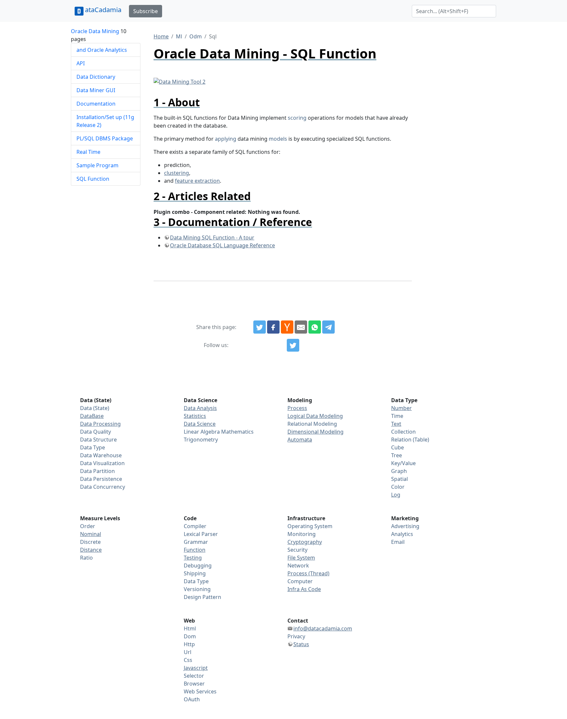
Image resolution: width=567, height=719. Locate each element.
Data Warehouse (101, 455)
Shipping (195, 573)
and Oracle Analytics (101, 49)
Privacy (296, 636)
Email (398, 541)
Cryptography (304, 541)
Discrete (90, 541)
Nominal (90, 534)
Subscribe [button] (145, 11)
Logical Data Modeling (315, 416)
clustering (176, 172)
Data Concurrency (102, 486)
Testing (193, 557)
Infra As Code (304, 589)
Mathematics (237, 431)
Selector (194, 675)
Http (189, 644)
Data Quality (95, 431)
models (278, 138)
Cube (397, 447)
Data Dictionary (95, 76)
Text (396, 423)
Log (395, 494)
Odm (195, 36)
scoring (297, 117)
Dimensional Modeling (315, 431)
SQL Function (92, 178)
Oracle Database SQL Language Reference (222, 245)
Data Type (92, 447)
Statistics (195, 416)
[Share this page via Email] (301, 327)
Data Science (200, 423)
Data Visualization (102, 463)
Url (187, 652)
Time (397, 416)
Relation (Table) (410, 439)
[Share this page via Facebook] (273, 327)
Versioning (197, 589)
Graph (399, 471)
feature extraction (197, 180)
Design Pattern (202, 597)
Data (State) (94, 408)
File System (301, 557)
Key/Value (403, 463)
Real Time (88, 151)
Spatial (399, 479)
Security (297, 549)
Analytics (402, 534)
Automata (299, 439)
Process (297, 408)
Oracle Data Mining (95, 31)
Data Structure (98, 439)
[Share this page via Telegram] (328, 327)
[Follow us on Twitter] (293, 345)
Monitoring (301, 534)
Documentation (96, 103)
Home (161, 36)
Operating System (309, 526)
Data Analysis (200, 408)
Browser (194, 683)
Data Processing (100, 423)
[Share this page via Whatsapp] (314, 327)
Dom (190, 636)
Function (194, 549)
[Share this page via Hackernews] (287, 327)
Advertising (405, 526)
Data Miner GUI (95, 90)
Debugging (198, 565)
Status (301, 644)
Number (401, 408)
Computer (300, 581)
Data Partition (97, 471)
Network (298, 565)
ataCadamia (103, 9)
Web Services (200, 691)
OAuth (192, 699)
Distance (91, 549)
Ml (179, 36)
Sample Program (97, 165)
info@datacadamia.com (322, 628)
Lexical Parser (201, 534)
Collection (403, 431)
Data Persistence (101, 479)
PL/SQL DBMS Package (104, 138)
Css (188, 660)
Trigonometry (201, 439)
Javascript (196, 667)
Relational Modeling (312, 423)
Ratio (86, 557)
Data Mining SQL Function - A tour (212, 237)
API (80, 63)
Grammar (196, 541)
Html (190, 628)
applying (225, 138)
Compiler (195, 526)
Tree (396, 455)
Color (398, 486)
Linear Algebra (202, 431)
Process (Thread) (308, 573)
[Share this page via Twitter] (259, 327)
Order (87, 526)
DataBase (92, 416)
